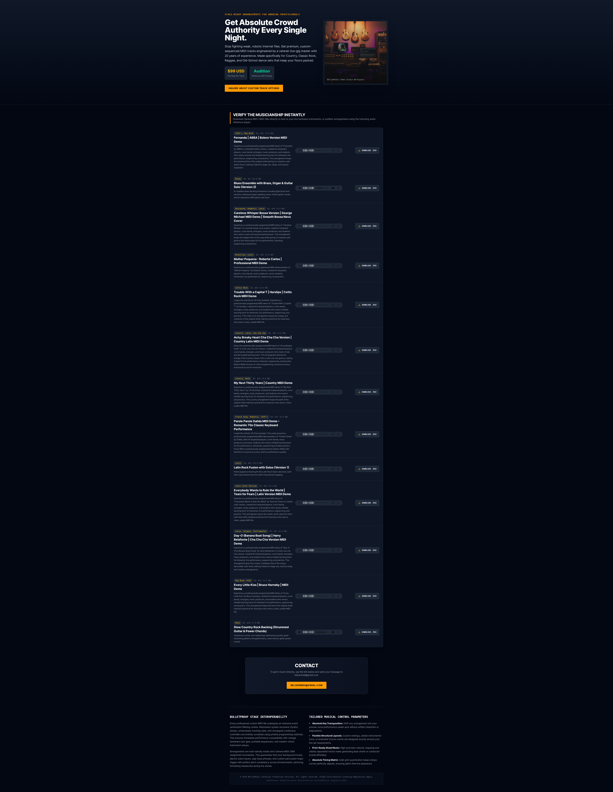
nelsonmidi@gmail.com (307, 685)
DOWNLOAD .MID (369, 150)
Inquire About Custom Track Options (254, 88)
